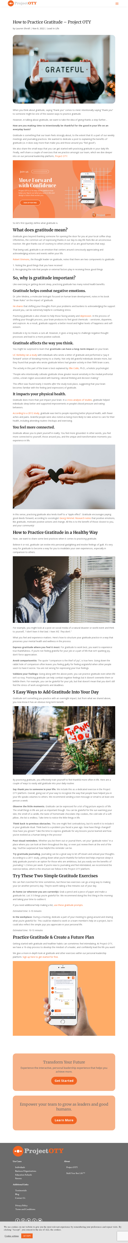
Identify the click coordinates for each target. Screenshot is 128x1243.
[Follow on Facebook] (17, 1220)
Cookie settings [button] (12, 1236)
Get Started (64, 1081)
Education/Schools (23, 1174)
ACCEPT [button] (27, 1235)
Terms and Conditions (25, 1209)
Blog (17, 1194)
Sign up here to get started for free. (41, 956)
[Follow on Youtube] (40, 1220)
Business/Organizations (25, 1171)
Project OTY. (61, 156)
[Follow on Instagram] (23, 1220)
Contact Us (20, 1197)
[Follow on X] (34, 1220)
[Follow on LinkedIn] (29, 1220)
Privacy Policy (21, 1205)
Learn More (64, 1120)
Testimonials (21, 1190)
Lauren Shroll (23, 28)
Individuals (20, 1167)
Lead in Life (53, 28)
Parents (18, 1178)
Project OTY (72, 1167)
